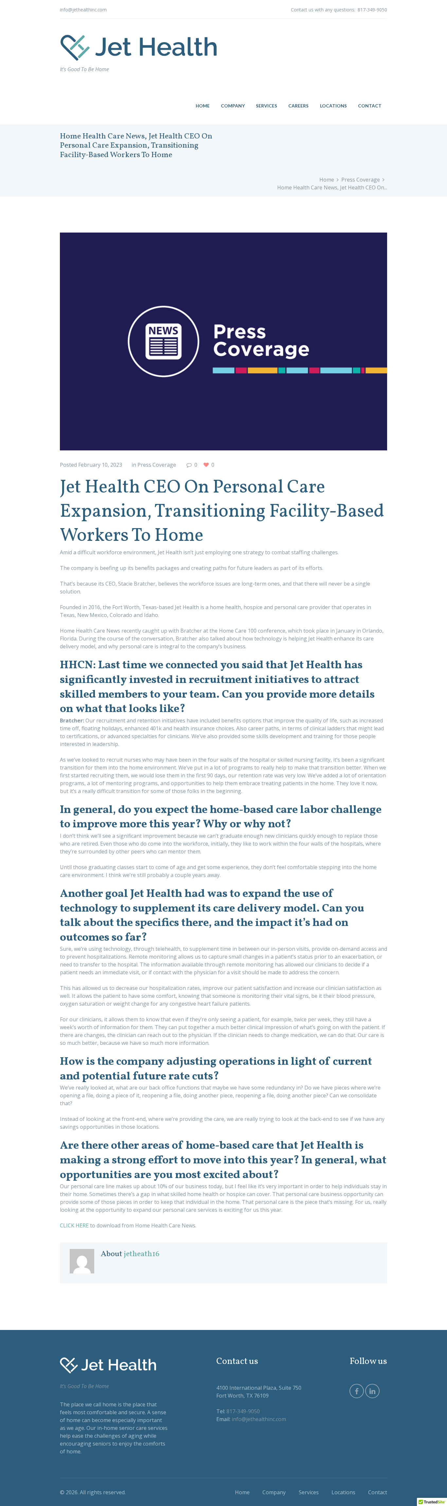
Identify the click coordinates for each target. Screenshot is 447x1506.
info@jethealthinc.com (83, 10)
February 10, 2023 (100, 464)
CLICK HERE (74, 1225)
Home (326, 179)
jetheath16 (141, 1254)
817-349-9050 (372, 10)
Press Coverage (360, 179)
